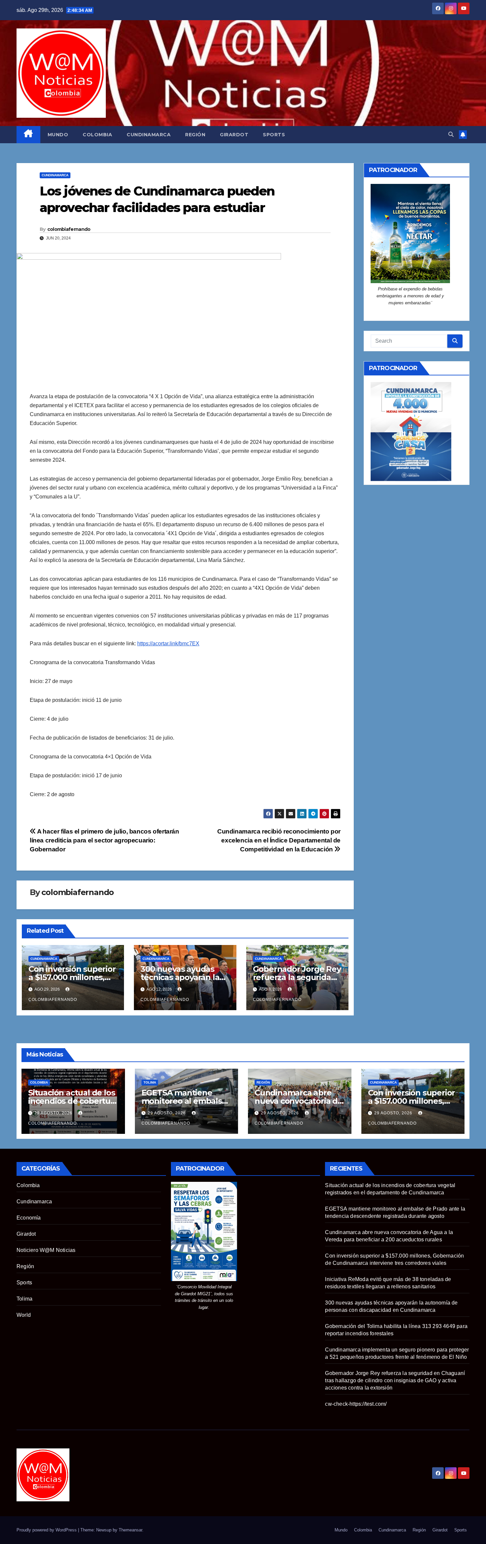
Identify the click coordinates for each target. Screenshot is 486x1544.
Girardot (234, 135)
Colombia (97, 135)
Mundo (58, 135)
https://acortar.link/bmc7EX (168, 643)
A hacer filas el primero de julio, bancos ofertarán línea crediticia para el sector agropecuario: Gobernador (104, 840)
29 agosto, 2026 (54, 1113)
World (24, 1315)
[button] (451, 134)
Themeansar (130, 1529)
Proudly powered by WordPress (47, 1529)
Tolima (149, 1082)
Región (195, 135)
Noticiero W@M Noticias (46, 1250)
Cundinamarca (149, 135)
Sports (274, 135)
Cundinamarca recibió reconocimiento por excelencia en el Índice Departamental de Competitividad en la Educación (279, 840)
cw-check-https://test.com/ (355, 1404)
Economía (29, 1218)
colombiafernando (69, 229)
